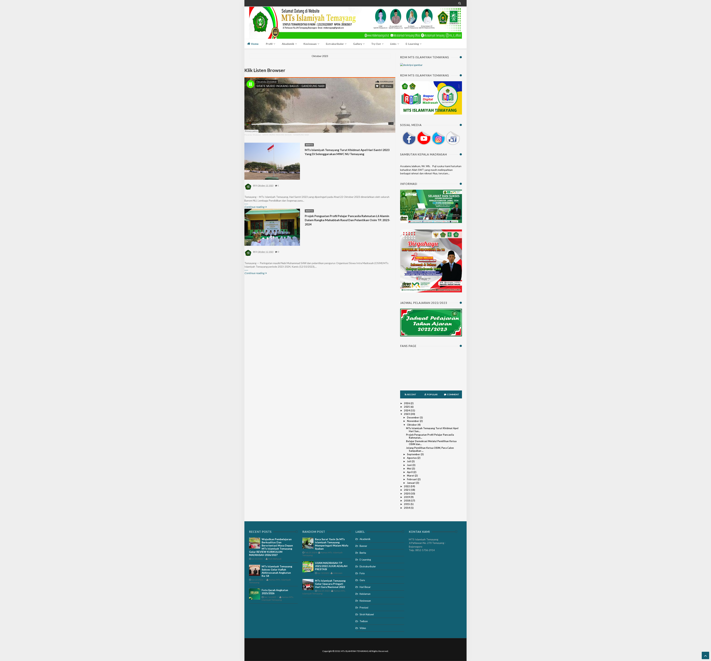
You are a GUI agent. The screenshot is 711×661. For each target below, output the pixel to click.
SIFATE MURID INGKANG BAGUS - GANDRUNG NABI (285, 135)
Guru (362, 580)
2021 (407, 489)
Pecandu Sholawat (252, 135)
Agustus (412, 457)
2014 (407, 507)
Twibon (364, 621)
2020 (407, 493)
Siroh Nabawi (367, 614)
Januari (411, 482)
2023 (407, 413)
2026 (407, 403)
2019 (407, 497)
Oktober (412, 424)
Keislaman (365, 593)
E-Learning (365, 559)
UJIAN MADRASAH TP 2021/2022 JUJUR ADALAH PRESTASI (331, 566)
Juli (409, 461)
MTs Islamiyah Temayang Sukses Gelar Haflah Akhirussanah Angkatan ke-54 (277, 571)
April (410, 472)
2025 (407, 406)
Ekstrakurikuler (368, 566)
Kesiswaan (365, 600)
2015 (407, 504)
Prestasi (364, 607)
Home (254, 43)
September (414, 454)
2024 (407, 410)
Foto (362, 573)
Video (363, 628)
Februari (412, 479)
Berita (309, 145)
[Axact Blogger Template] (355, 19)
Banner (363, 545)
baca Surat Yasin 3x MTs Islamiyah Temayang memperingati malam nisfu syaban (331, 544)
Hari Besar (365, 586)
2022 (407, 486)
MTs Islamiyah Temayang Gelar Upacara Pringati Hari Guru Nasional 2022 (330, 583)
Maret (411, 475)
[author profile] (248, 189)
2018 (407, 500)
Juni (409, 465)
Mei (409, 468)
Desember (413, 417)
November (413, 421)
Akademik (365, 539)
